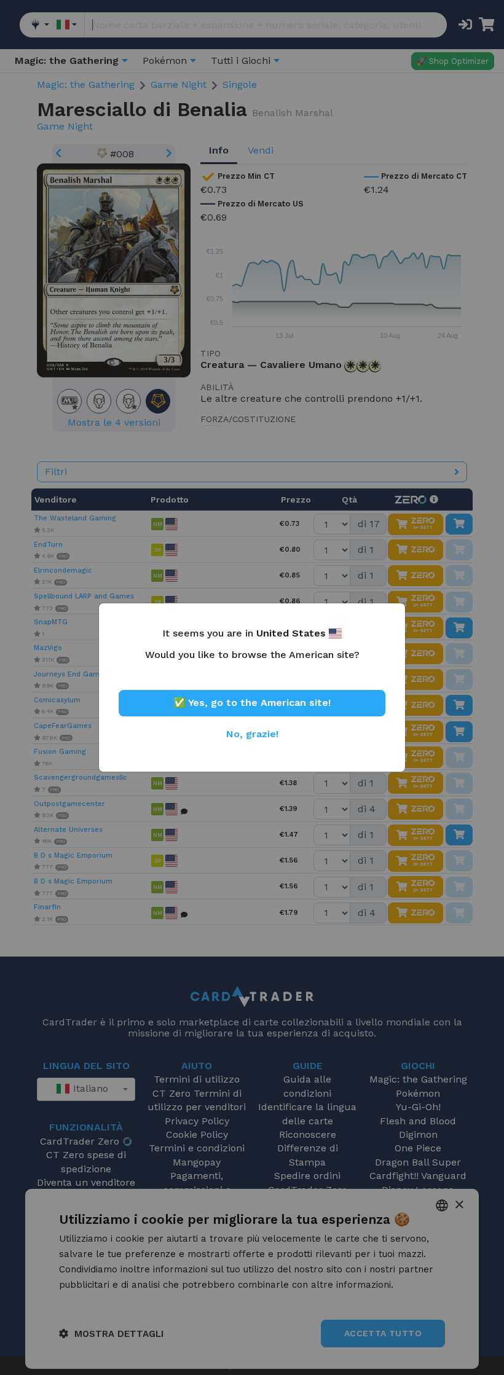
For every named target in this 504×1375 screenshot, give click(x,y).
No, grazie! (252, 734)
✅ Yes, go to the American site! (252, 702)
